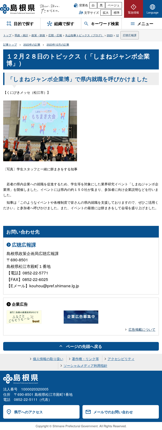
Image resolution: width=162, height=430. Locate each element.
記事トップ (10, 44)
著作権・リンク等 (85, 358)
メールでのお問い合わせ (113, 411)
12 (117, 35)
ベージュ (114, 5)
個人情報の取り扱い (48, 358)
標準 (117, 12)
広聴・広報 (55, 35)
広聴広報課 (129, 35)
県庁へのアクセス (28, 411)
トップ (7, 35)
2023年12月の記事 (58, 44)
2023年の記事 (31, 44)
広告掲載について (141, 329)
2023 (110, 35)
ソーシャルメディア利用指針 (85, 365)
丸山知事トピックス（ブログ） (84, 35)
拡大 (106, 12)
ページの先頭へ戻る (84, 346)
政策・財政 (38, 35)
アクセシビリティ (121, 358)
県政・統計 (21, 35)
